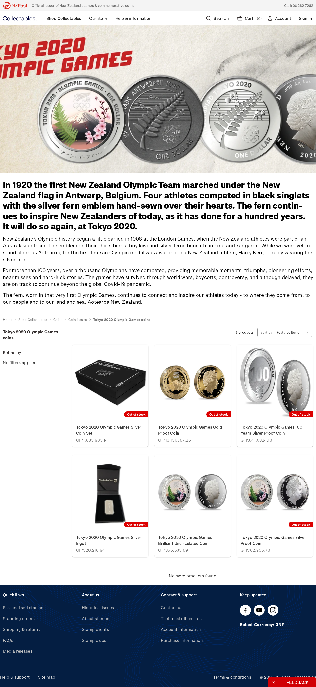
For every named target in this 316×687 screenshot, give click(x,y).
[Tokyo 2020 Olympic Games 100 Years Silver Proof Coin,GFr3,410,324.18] (274, 382)
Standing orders (19, 618)
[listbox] (294, 332)
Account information (181, 629)
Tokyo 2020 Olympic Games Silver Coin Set (109, 430)
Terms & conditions (232, 677)
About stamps (95, 618)
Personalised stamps (23, 607)
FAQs (8, 640)
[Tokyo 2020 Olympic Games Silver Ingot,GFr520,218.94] (110, 493)
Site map (46, 677)
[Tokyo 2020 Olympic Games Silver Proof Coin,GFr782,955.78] (274, 493)
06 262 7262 (303, 5)
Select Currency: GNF (262, 624)
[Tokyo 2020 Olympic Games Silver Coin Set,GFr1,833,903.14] (110, 382)
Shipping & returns (21, 629)
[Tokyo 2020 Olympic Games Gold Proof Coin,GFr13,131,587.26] (192, 382)
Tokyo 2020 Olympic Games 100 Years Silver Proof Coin (271, 430)
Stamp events (95, 629)
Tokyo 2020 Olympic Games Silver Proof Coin (273, 540)
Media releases (17, 651)
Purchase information (182, 640)
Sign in (305, 18)
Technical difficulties (181, 618)
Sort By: (267, 332)
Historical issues (98, 607)
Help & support (15, 677)
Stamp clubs (94, 640)
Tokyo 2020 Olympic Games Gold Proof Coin (190, 430)
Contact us (171, 607)
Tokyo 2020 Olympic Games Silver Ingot (109, 540)
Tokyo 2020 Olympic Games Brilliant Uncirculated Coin (185, 540)
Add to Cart (193, 492)
